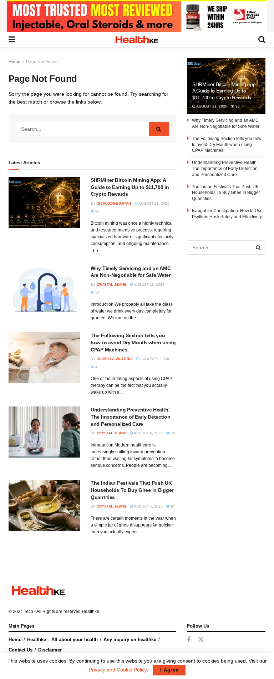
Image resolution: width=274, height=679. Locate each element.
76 (172, 433)
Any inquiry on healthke (129, 639)
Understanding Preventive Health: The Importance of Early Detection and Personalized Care (131, 416)
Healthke (90, 611)
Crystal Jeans (111, 284)
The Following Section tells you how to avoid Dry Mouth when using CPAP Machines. (133, 342)
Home (14, 61)
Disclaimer (50, 650)
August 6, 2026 (148, 433)
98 (97, 211)
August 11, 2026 (148, 284)
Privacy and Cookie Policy (118, 670)
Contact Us (20, 650)
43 (97, 367)
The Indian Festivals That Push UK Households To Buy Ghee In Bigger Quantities (132, 490)
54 (97, 292)
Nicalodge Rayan (114, 203)
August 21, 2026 (153, 203)
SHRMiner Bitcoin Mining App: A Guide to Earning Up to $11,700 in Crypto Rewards (130, 187)
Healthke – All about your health (62, 639)
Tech (28, 611)
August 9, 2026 (154, 359)
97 (172, 506)
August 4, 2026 (148, 506)
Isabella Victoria (115, 359)
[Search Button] (159, 129)
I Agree (169, 670)
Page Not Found (42, 61)
